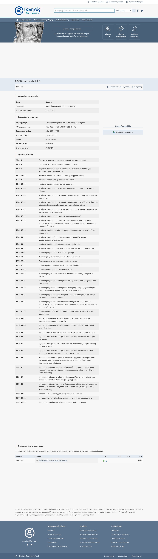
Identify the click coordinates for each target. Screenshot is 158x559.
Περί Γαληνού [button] (87, 20)
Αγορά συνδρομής (135, 2)
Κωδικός (19, 456)
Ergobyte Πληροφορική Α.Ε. (29, 556)
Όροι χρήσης (123, 556)
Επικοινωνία (136, 556)
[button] (134, 10)
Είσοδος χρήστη (97, 2)
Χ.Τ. (128, 456)
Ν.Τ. (119, 456)
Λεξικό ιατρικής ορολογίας (90, 542)
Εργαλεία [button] (75, 20)
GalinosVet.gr (116, 546)
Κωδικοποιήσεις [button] (62, 20)
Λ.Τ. (140, 456)
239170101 (20, 461)
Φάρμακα (51, 530)
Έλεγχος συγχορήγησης (72, 29)
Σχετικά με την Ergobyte (120, 542)
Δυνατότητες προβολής (120, 534)
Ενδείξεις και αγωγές (56, 538)
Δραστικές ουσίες (54, 534)
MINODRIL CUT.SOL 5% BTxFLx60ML (53, 461)
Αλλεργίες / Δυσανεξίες (89, 538)
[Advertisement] (79, 60)
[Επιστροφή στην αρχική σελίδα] (30, 535)
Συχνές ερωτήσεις (118, 538)
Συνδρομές (115, 530)
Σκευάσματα (52, 542)
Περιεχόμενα (26, 20)
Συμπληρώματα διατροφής (58, 546)
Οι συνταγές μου (86, 546)
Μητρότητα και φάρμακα (89, 534)
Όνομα (38, 456)
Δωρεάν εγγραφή (115, 2)
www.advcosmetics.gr (124, 132)
